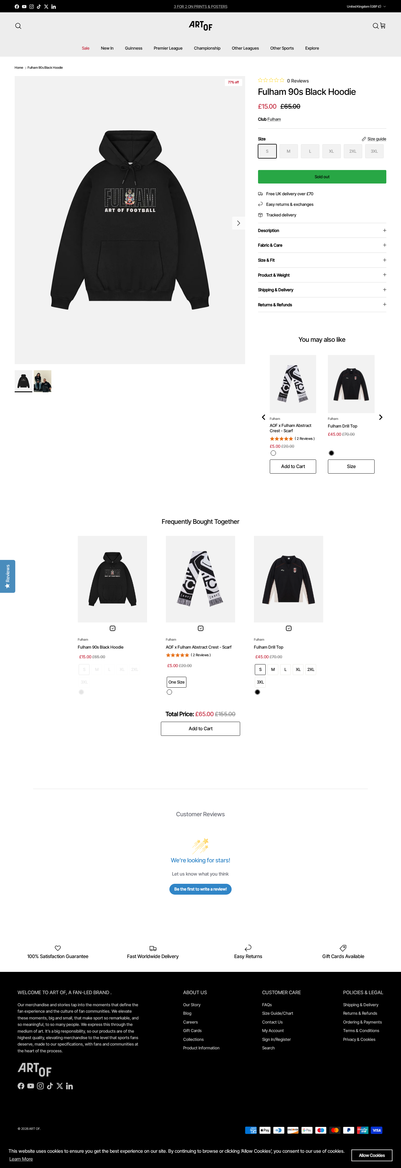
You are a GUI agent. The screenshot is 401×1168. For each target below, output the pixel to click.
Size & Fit (266, 260)
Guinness (133, 48)
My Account (273, 1030)
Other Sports (282, 48)
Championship (207, 48)
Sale (86, 48)
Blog (187, 1013)
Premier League (168, 48)
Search (268, 1047)
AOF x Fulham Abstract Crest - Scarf (290, 428)
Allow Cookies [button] (372, 1155)
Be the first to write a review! (200, 888)
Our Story (192, 1004)
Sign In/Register (276, 1039)
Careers (190, 1021)
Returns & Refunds (275, 304)
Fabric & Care (270, 245)
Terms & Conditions (361, 1030)
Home (19, 67)
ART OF (34, 1129)
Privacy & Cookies (359, 1039)
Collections (193, 1039)
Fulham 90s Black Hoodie (45, 67)
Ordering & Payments (362, 1021)
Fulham (274, 119)
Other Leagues (245, 48)
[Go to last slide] (264, 417)
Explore (312, 48)
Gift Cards (192, 1030)
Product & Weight (274, 274)
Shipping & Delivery (275, 289)
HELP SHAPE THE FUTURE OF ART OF (201, 6)
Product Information (201, 1047)
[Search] (18, 25)
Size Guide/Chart (277, 1013)
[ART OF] (200, 25)
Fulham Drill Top (342, 425)
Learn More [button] (21, 1159)
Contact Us (272, 1021)
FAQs (267, 1004)
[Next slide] (380, 417)
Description (268, 230)
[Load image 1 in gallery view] (130, 220)
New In (107, 48)
